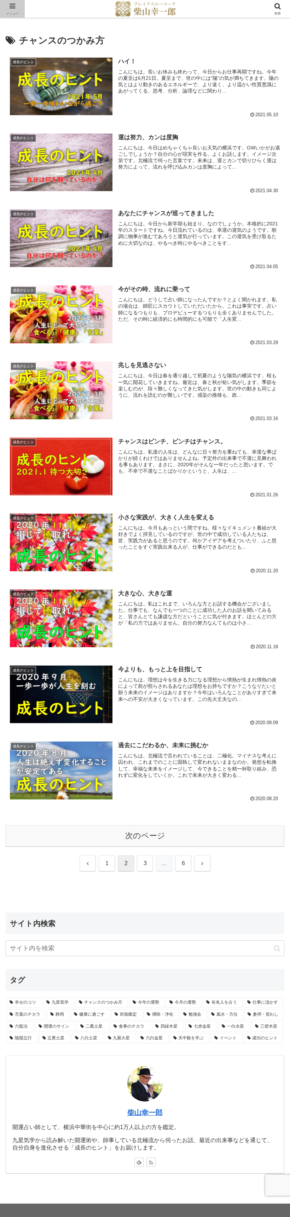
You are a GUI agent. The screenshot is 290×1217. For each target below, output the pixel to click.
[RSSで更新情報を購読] (151, 1162)
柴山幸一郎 (145, 1112)
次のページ (145, 835)
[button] (277, 948)
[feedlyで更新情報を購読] (139, 1162)
